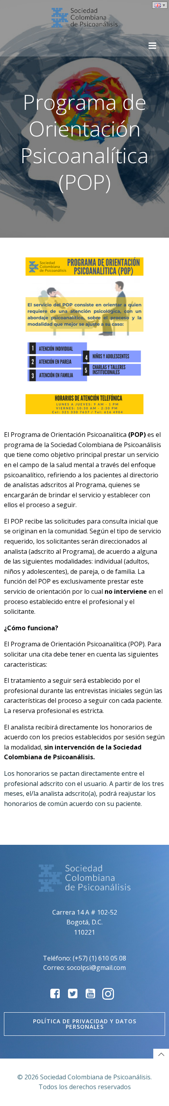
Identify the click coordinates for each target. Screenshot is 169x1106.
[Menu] (152, 46)
